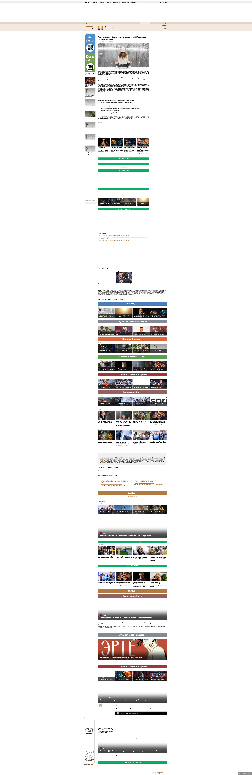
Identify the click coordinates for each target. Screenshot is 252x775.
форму (124, 458)
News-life (100, 429)
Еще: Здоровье (144, 23)
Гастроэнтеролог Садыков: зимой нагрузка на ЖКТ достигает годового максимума (122, 33)
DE (93, 23)
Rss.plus (100, 325)
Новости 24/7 (100, 470)
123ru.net (164, 2)
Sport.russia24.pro (102, 670)
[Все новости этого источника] (114, 41)
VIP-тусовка (116, 23)
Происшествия (108, 23)
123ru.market (116, 2)
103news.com (101, 137)
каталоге (157, 460)
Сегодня (106, 29)
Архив (111, 29)
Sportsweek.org (125, 2)
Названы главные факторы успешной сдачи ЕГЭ (144, 481)
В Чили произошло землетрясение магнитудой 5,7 (144, 483)
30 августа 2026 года (89, 26)
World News (135, 23)
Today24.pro (101, 544)
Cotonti (162, 773)
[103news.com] (100, 27)
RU (90, 23)
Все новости (128, 23)
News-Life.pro (164, 25)
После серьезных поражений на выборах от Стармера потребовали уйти (114, 485)
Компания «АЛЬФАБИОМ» (109, 41)
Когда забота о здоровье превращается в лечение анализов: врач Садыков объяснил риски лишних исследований (125, 237)
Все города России (164, 470)
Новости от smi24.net (124, 158)
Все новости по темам (132, 565)
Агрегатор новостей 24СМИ (90, 208)
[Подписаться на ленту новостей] (166, 23)
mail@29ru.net (142, 457)
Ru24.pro (87, 2)
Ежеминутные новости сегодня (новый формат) (132, 542)
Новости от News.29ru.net (123, 209)
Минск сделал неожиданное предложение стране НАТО (111, 484)
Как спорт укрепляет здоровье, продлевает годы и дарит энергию (116, 235)
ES (95, 23)
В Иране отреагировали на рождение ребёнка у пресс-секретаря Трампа (149, 484)
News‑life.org (102, 2)
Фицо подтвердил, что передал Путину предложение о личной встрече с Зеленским (116, 480)
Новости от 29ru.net (123, 189)
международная (106, 622)
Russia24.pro (164, 26)
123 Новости (101, 23)
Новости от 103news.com (124, 164)
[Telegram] (163, 23)
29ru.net (109, 2)
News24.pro (100, 395)
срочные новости (159, 293)
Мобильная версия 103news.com (133, 762)
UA (91, 23)
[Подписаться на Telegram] (160, 2)
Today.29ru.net (101, 717)
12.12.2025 (104, 33)
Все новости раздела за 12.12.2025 (104, 127)
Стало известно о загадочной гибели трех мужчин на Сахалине (147, 480)
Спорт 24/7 (100, 271)
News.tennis (101, 378)
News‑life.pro (94, 2)
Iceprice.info (133, 2)
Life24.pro (165, 28)
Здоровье (100, 33)
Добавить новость (117, 29)
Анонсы (122, 23)
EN (88, 23)
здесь (134, 294)
